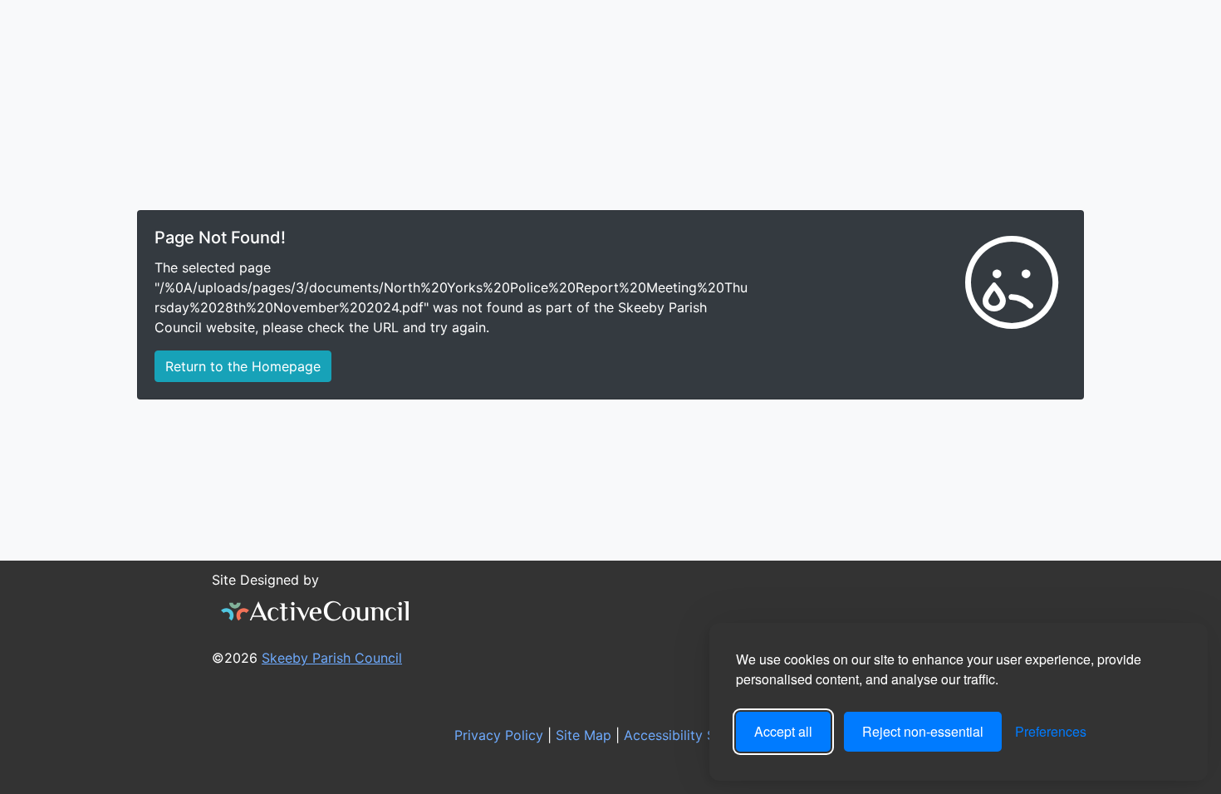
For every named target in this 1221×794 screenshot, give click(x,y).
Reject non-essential (922, 731)
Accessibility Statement (696, 735)
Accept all (783, 731)
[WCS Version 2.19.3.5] (315, 611)
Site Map (581, 735)
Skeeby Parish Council (332, 657)
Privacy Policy (496, 735)
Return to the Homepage (243, 366)
